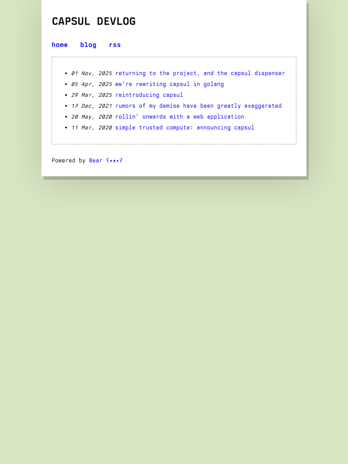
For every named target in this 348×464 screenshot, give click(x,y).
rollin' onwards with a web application (179, 116)
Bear (106, 160)
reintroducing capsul (149, 95)
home (60, 45)
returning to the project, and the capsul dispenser (200, 73)
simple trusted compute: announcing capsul (185, 127)
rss (115, 45)
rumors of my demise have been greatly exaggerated (198, 106)
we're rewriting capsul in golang (169, 84)
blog (88, 45)
